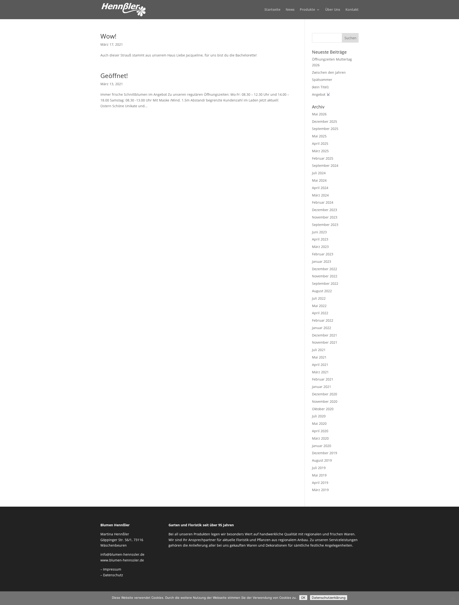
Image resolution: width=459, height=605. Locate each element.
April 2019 (320, 482)
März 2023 (320, 246)
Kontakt (352, 10)
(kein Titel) (320, 87)
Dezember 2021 (324, 335)
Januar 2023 (321, 261)
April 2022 (320, 313)
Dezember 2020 (324, 394)
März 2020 (320, 438)
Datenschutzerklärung (328, 597)
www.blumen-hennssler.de (122, 560)
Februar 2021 (322, 379)
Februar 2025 (322, 158)
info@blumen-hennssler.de (122, 554)
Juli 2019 (319, 467)
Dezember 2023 (324, 209)
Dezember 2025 (324, 121)
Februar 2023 (322, 254)
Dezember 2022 (324, 269)
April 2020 (320, 431)
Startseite (272, 10)
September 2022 (325, 283)
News (290, 10)
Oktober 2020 (322, 409)
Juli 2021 (319, 349)
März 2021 (320, 372)
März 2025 (320, 151)
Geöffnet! (114, 75)
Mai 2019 (319, 475)
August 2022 (322, 291)
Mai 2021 (319, 357)
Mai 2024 (319, 180)
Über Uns (332, 10)
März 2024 (320, 195)
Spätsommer (322, 79)
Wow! (108, 36)
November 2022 (324, 276)
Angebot (319, 94)
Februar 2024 (322, 202)
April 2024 (320, 187)
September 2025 (325, 128)
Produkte (307, 10)
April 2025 (320, 143)
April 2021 (320, 364)
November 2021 (324, 342)
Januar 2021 (321, 386)
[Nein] (453, 598)
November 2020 (324, 401)
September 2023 (325, 224)
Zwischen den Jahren (329, 72)
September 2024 (325, 165)
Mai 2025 (319, 136)
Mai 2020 (319, 423)
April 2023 (320, 239)
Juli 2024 (319, 173)
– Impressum (110, 569)
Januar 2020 (321, 445)
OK (303, 597)
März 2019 (320, 489)
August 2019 (322, 460)
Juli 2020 (319, 416)
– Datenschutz (111, 575)
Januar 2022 (321, 327)
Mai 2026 (319, 114)
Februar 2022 (322, 320)
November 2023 (324, 217)
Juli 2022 (319, 298)
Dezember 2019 (324, 453)
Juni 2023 (319, 232)
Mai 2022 (319, 305)
